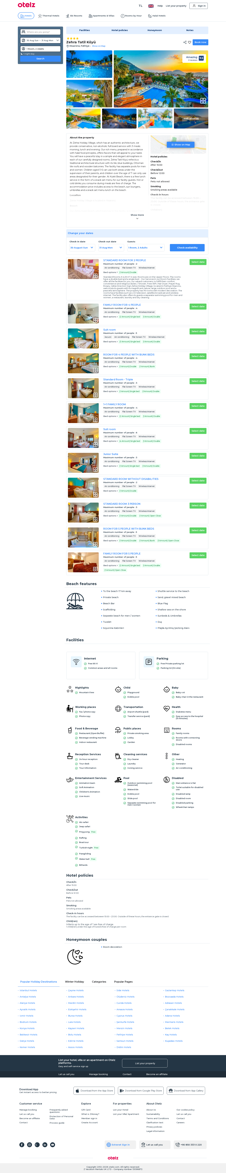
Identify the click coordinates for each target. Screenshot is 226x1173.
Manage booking (98, 1074)
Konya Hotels (27, 1028)
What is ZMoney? (90, 1114)
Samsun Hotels (125, 1041)
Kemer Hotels (27, 1047)
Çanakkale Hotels (174, 1009)
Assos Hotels (75, 1047)
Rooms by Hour (133, 15)
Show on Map (182, 144)
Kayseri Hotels (76, 1028)
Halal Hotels (159, 15)
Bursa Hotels (75, 1015)
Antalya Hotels (28, 996)
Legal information (155, 1131)
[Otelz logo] (26, 6)
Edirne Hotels (75, 1041)
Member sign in (89, 1118)
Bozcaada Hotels (174, 996)
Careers (180, 1122)
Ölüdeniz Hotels (126, 996)
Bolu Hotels (74, 1034)
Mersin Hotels (124, 1028)
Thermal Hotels (50, 15)
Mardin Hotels (76, 1003)
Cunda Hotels (124, 1003)
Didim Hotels (124, 1047)
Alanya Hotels (27, 1003)
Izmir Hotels (26, 1015)
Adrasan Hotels (173, 1003)
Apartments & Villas (103, 15)
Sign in (202, 5)
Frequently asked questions (59, 1111)
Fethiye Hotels (125, 1034)
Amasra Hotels (125, 1009)
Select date (198, 262)
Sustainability (153, 1114)
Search (40, 58)
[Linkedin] (44, 1144)
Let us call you (66, 1074)
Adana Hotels (172, 1015)
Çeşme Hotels (76, 990)
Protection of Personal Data (61, 1117)
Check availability (187, 247)
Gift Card (85, 1110)
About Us (151, 1110)
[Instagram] (29, 1144)
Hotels (28, 15)
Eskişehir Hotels (77, 1009)
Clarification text (154, 1122)
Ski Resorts (76, 15)
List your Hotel (120, 1110)
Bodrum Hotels (28, 1022)
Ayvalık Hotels (28, 1009)
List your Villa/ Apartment (126, 1114)
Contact (127, 1074)
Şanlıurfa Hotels (125, 1022)
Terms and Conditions (157, 1118)
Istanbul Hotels (28, 990)
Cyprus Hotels (124, 1015)
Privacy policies (154, 1127)
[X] (37, 1144)
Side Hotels (123, 990)
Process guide (57, 1123)
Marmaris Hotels (174, 1022)
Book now (200, 42)
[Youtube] (52, 1144)
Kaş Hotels (171, 1034)
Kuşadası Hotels (174, 1041)
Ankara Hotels (76, 996)
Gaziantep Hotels (174, 990)
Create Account (89, 1122)
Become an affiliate (157, 1074)
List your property (176, 6)
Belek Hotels (172, 1028)
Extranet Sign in (121, 1144)
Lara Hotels (74, 1022)
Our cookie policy (185, 1110)
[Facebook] (21, 1144)
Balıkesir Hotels (28, 1034)
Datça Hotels (27, 1041)
